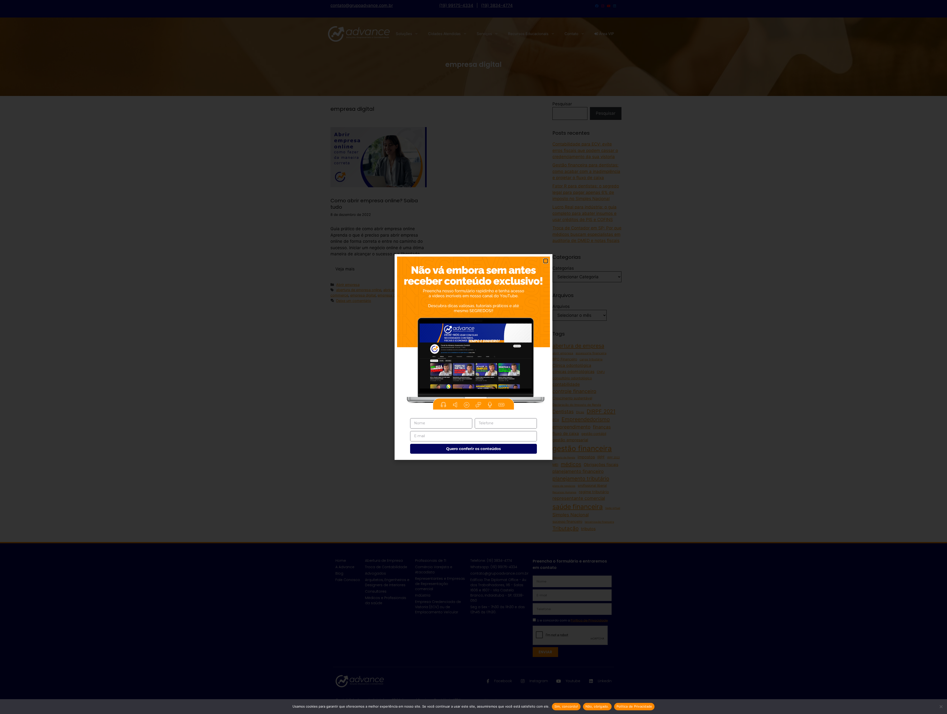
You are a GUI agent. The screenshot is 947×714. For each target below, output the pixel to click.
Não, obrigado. (597, 706)
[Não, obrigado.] (940, 706)
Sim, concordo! (566, 706)
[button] (545, 261)
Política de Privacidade (634, 706)
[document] (473, 357)
